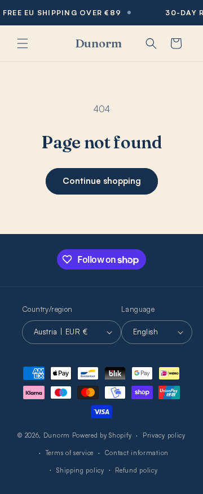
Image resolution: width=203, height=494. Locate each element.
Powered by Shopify (102, 435)
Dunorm (56, 435)
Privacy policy (164, 435)
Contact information (137, 453)
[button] (22, 43)
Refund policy (136, 470)
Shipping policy (80, 470)
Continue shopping (102, 180)
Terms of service (70, 453)
